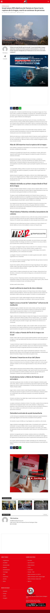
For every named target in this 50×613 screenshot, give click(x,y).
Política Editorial (31, 565)
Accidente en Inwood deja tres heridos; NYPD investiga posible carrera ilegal (25, 504)
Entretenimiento (6, 569)
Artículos (5, 578)
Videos (4, 581)
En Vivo (29, 567)
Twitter (4, 595)
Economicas (5, 576)
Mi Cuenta (30, 560)
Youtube (4, 593)
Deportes (5, 567)
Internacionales (5, 6)
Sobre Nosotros (31, 562)
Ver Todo (45, 514)
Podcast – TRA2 (31, 572)
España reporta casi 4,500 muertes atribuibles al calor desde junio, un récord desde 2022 (41, 504)
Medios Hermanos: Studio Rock (34, 578)
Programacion (6, 560)
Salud (4, 574)
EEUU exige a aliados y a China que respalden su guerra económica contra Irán (9, 504)
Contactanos (30, 569)
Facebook (5, 591)
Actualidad (5, 562)
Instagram (5, 598)
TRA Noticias (14, 12)
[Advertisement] (29, 96)
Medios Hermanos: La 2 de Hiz (34, 574)
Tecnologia (5, 572)
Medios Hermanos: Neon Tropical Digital (36, 576)
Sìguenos (29, 581)
